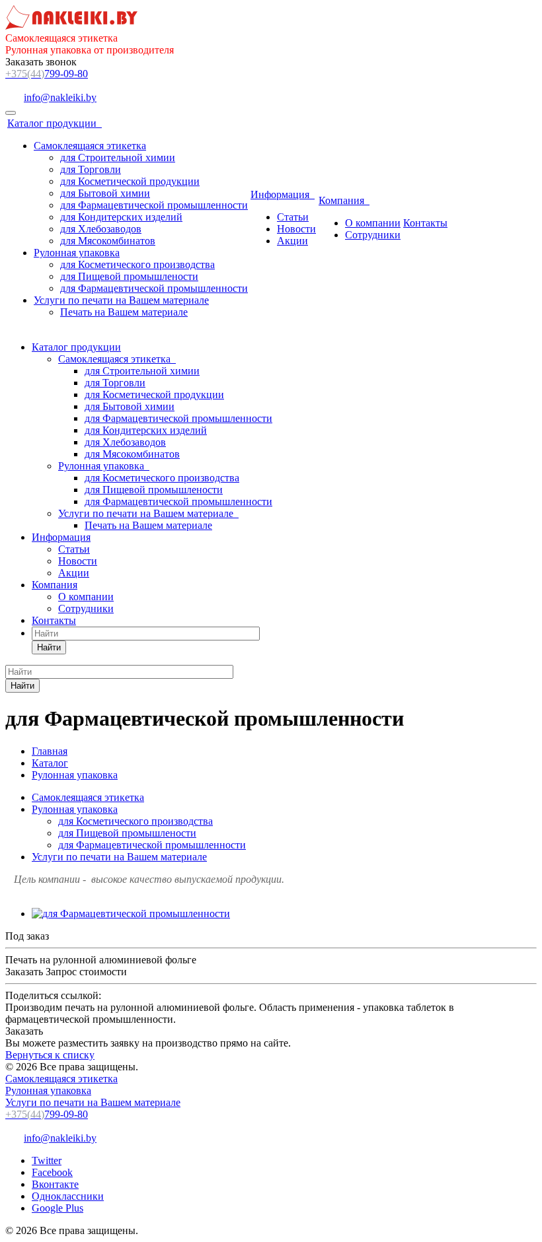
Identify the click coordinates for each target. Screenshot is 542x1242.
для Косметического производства (137, 264)
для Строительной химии (117, 157)
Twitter (46, 1160)
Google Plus (57, 1208)
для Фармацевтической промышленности (154, 205)
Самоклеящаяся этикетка (90, 145)
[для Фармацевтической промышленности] (131, 913)
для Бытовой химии (105, 193)
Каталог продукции (54, 123)
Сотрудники (373, 234)
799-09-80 (46, 73)
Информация (283, 194)
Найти (49, 647)
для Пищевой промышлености (129, 276)
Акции (292, 240)
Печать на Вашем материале (124, 312)
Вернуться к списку (50, 1054)
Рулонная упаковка (77, 252)
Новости (296, 228)
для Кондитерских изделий (121, 217)
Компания (344, 200)
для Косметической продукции (130, 181)
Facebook (52, 1172)
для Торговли (90, 169)
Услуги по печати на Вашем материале (121, 300)
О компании (373, 222)
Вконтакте (55, 1184)
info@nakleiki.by (60, 97)
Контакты (425, 222)
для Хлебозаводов (100, 228)
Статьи (293, 217)
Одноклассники (68, 1196)
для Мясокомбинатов (107, 240)
